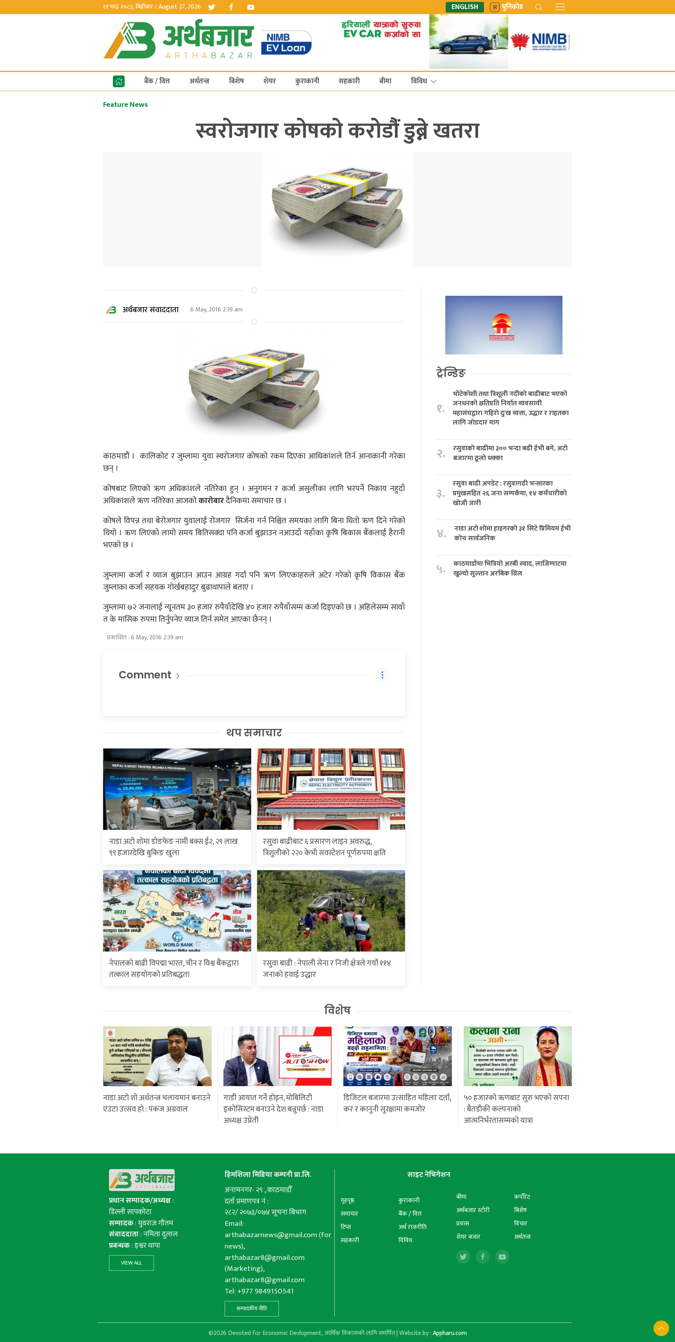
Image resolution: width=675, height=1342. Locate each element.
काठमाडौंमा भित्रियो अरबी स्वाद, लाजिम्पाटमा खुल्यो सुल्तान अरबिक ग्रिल (510, 568)
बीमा (385, 81)
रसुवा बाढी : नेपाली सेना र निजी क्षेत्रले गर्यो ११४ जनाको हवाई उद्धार (327, 969)
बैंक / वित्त (157, 81)
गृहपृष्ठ (347, 1200)
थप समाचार (254, 733)
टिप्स (346, 1227)
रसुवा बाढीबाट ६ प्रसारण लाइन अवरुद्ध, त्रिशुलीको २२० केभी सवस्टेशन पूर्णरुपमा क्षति (324, 847)
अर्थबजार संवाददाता (151, 310)
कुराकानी (307, 81)
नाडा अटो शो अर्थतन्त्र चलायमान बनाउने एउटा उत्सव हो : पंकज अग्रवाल (157, 1103)
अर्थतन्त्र (199, 81)
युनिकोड (512, 7)
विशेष (337, 1011)
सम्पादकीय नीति (252, 1308)
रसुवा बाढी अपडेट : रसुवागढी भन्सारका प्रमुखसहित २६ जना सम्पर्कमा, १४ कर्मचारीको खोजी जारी (510, 493)
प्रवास (462, 1223)
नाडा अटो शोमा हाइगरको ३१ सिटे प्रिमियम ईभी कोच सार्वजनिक (512, 533)
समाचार (349, 1214)
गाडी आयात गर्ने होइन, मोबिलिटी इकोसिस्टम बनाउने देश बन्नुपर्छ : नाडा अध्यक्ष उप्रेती (273, 1109)
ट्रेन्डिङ (451, 373)
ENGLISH (465, 7)
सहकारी (349, 81)
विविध (419, 81)
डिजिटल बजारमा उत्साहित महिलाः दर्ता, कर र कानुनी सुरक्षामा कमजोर (397, 1103)
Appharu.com (450, 1333)
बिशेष (236, 81)
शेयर (269, 81)
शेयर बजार (468, 1237)
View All (131, 1262)
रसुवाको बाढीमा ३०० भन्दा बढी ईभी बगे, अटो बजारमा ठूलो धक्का (510, 453)
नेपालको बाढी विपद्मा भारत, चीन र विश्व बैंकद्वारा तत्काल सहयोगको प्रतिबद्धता (174, 969)
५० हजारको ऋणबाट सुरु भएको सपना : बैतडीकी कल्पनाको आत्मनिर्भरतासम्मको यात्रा (516, 1109)
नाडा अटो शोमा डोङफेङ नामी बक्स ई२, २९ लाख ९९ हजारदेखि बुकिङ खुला (173, 847)
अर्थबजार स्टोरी (472, 1210)
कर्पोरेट (522, 1197)
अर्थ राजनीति (412, 1227)
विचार (520, 1223)
